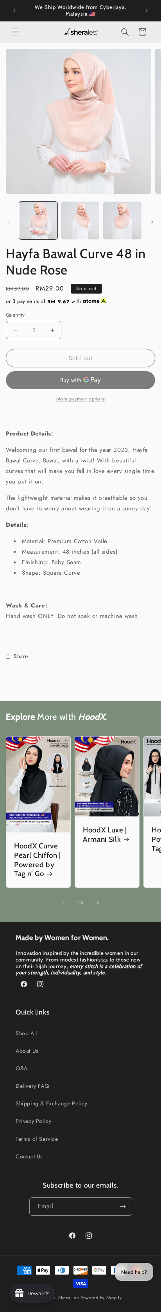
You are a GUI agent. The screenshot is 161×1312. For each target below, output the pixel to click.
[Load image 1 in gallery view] (38, 221)
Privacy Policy (33, 1121)
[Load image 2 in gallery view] (80, 221)
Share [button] (21, 656)
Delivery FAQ (32, 1086)
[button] (15, 32)
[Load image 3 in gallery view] (122, 221)
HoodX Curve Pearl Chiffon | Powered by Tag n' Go (37, 859)
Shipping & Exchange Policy (52, 1103)
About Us (27, 1051)
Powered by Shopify (101, 1297)
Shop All (26, 1033)
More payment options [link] (80, 398)
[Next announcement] (146, 10)
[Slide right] (152, 222)
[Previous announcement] (14, 10)
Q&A (22, 1068)
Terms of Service (37, 1139)
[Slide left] (8, 222)
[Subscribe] (123, 1206)
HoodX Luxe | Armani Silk (105, 834)
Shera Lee (68, 1297)
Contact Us (29, 1156)
